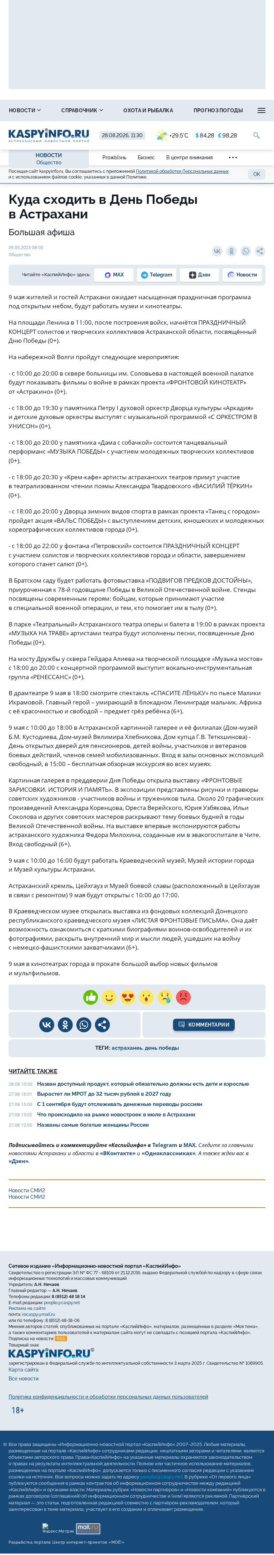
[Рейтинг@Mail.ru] (88, 1527)
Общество (48, 162)
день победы (162, 1048)
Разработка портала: (67, 1542)
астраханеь (127, 1048)
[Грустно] (164, 997)
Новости (22, 110)
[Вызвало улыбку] (109, 997)
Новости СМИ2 (27, 1190)
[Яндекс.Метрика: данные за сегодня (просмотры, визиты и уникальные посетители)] (58, 1527)
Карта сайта (24, 1370)
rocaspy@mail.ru (38, 1314)
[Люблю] (127, 997)
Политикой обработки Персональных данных (182, 171)
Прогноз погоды (218, 110)
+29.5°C (178, 135)
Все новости (24, 1378)
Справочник (79, 110)
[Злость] (183, 997)
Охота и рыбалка (148, 110)
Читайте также (33, 1071)
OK (256, 174)
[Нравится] (90, 997)
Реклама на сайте (27, 1308)
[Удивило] (146, 997)
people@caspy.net (62, 1302)
